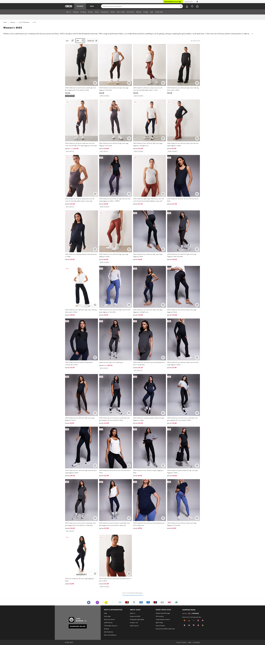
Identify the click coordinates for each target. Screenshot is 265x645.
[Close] (96, 40)
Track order (107, 616)
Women (12, 22)
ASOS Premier (108, 622)
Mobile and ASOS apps (163, 613)
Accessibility (196, 642)
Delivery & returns (109, 619)
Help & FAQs (189, 1)
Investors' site (134, 622)
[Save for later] (95, 83)
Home (5, 22)
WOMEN (80, 6)
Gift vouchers (160, 616)
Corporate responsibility (137, 619)
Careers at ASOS (135, 616)
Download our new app (173, 1)
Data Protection (108, 632)
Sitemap (106, 629)
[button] (184, 620)
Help (105, 613)
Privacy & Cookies (181, 642)
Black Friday (159, 622)
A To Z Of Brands (24, 22)
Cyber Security (134, 626)
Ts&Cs (189, 642)
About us (132, 613)
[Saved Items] (192, 6)
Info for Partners (160, 626)
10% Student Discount (110, 626)
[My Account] (187, 6)
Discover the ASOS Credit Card (165, 629)
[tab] (68, 12)
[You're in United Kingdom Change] (197, 1)
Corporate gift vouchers (163, 619)
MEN (92, 6)
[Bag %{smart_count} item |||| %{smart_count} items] (197, 6)
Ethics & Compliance (110, 635)
